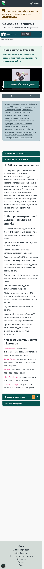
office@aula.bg (21, 553)
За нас (21, 562)
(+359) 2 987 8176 (21, 550)
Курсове (6, 27)
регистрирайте (13, 61)
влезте (29, 57)
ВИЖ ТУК (25, 34)
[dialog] (3, 566)
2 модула (14, 57)
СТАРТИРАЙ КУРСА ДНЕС (21, 84)
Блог (21, 565)
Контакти (21, 559)
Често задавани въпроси (21, 556)
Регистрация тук (9, 17)
